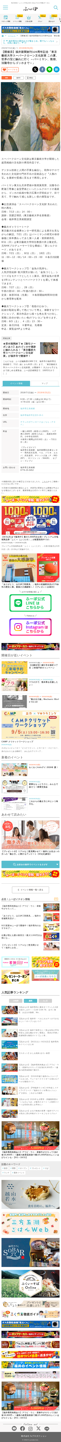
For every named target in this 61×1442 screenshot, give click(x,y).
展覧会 (31, 78)
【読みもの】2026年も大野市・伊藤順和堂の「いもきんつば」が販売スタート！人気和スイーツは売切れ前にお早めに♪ (39, 1102)
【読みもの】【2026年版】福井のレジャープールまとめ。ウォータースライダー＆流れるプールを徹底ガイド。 (39, 1079)
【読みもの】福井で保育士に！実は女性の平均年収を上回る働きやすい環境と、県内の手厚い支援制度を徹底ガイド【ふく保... (39, 1033)
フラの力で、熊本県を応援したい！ (43, 683)
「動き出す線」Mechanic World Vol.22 (44, 700)
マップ (45, 383)
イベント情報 (16, 383)
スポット (5, 21)
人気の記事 (28, 21)
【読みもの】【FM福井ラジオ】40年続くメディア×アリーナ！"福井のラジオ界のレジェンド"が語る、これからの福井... (38, 1090)
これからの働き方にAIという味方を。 (43, 802)
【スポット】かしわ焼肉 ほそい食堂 (34, 1053)
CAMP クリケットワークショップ (17, 741)
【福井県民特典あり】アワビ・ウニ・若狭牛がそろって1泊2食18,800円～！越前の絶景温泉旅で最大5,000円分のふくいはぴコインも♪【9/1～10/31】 (30, 1155)
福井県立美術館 (27, 408)
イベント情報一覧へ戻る (32, 890)
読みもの (52, 21)
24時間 (16, 1001)
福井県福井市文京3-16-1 (31, 415)
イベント (17, 21)
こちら (45, 482)
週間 (30, 1001)
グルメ (40, 21)
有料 (6, 78)
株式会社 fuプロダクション (34, 1436)
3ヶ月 (45, 1001)
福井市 (18, 78)
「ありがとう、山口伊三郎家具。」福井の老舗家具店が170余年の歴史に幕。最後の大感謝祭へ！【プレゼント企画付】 (30, 585)
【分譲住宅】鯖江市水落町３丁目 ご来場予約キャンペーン (43, 666)
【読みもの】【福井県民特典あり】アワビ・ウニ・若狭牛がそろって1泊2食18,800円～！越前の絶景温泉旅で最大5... (39, 1067)
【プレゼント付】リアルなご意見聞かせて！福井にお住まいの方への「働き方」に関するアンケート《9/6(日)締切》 (30, 852)
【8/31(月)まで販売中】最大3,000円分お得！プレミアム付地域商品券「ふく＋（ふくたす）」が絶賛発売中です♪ (29, 538)
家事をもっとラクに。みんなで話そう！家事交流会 (43, 785)
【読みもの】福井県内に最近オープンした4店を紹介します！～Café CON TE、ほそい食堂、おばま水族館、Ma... (38, 1009)
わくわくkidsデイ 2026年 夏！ (43, 767)
